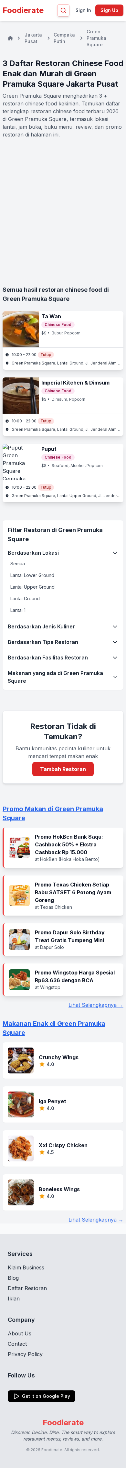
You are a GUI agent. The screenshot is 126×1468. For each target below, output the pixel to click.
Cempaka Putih (64, 38)
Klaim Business (26, 1267)
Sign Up (109, 10)
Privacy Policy (25, 1354)
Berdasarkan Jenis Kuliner (41, 626)
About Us (19, 1333)
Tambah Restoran (63, 769)
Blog (13, 1278)
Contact (17, 1344)
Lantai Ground (25, 598)
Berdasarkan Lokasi (33, 552)
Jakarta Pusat (33, 38)
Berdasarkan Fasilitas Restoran (48, 657)
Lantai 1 (18, 610)
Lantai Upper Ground (32, 587)
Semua (17, 563)
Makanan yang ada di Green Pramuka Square (55, 677)
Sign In (83, 10)
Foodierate (23, 10)
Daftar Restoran (27, 1288)
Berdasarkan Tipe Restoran (43, 642)
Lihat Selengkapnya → (95, 1005)
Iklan (14, 1298)
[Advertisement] (63, 212)
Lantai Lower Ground (32, 575)
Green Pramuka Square (96, 38)
